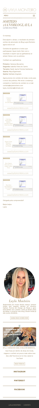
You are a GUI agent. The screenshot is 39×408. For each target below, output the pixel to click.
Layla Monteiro (15, 405)
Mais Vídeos (19, 364)
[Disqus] (19, 234)
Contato (27, 405)
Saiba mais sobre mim (19, 318)
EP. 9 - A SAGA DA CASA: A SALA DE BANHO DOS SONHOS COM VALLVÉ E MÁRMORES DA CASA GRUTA (19, 348)
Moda (15, 28)
